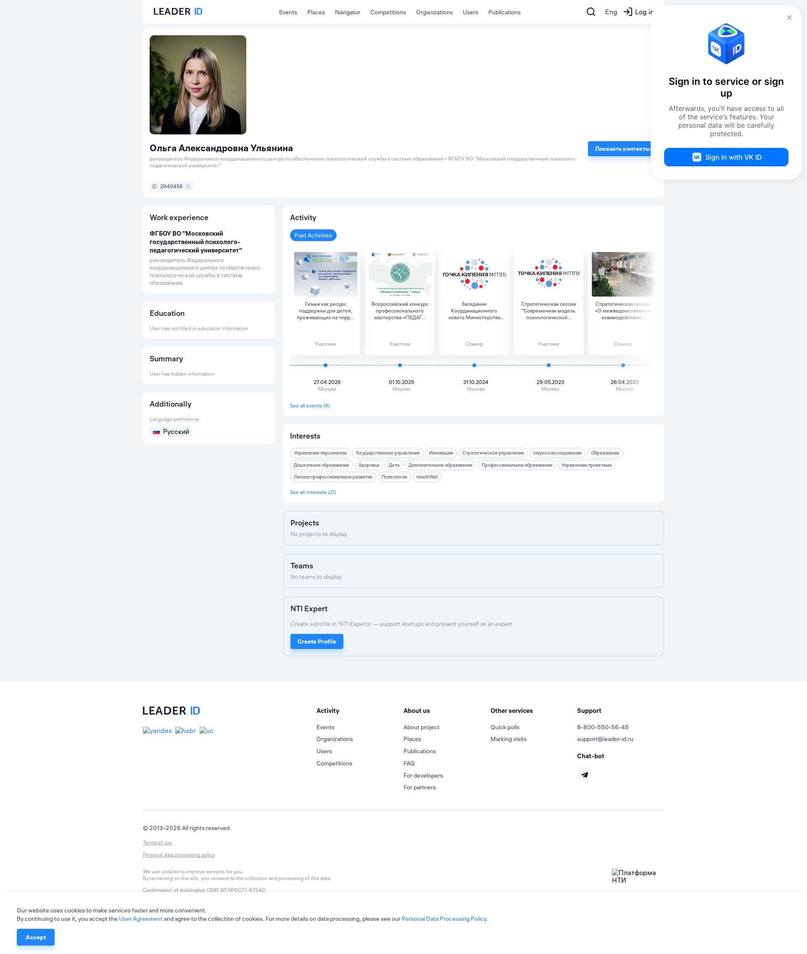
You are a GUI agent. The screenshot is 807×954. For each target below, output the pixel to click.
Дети (394, 465)
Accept (36, 937)
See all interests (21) (313, 492)
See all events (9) (310, 405)
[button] (360, 711)
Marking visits (509, 739)
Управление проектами (587, 465)
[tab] (360, 711)
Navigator (347, 12)
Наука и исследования (557, 453)
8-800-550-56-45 (603, 727)
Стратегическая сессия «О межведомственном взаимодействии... (623, 311)
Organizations (434, 12)
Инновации (441, 453)
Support (589, 711)
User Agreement (141, 918)
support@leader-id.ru (605, 739)
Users (470, 12)
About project (422, 727)
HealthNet (427, 477)
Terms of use (157, 842)
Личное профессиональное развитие (333, 477)
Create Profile (317, 641)
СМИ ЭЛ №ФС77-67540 (236, 890)
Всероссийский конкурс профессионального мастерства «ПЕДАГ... (400, 311)
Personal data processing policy (179, 855)
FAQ (409, 763)
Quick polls (505, 727)
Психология (394, 477)
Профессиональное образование (517, 465)
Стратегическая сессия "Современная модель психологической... (548, 311)
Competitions (388, 12)
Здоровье (369, 465)
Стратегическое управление (493, 453)
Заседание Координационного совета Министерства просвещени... (474, 311)
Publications (504, 12)
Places (316, 12)
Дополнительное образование (440, 465)
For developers (423, 775)
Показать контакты (622, 148)
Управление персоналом (320, 453)
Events (288, 12)
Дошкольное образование (321, 465)
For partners (420, 787)
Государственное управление (388, 453)
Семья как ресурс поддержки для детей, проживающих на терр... (325, 311)
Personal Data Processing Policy (444, 918)
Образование (605, 453)
